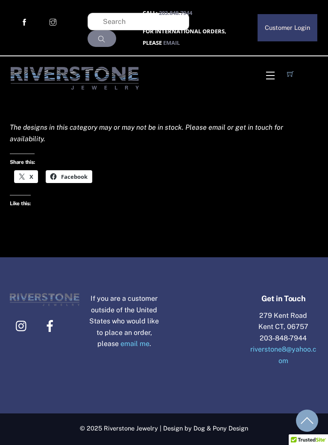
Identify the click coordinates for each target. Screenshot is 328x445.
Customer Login (287, 27)
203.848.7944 (175, 13)
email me (134, 344)
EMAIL (171, 43)
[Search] (102, 38)
